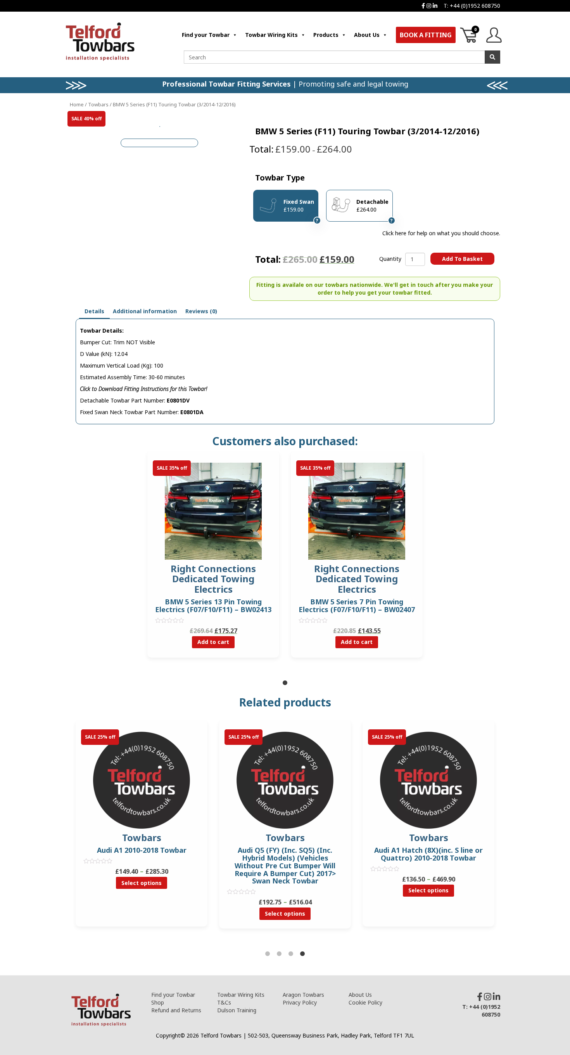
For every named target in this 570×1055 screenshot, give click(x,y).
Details (94, 311)
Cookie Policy (365, 1002)
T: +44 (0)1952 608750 (472, 5)
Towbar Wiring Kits (271, 34)
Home (77, 104)
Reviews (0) (201, 311)
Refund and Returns (176, 1010)
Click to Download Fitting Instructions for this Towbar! (143, 388)
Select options (141, 883)
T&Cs (224, 1002)
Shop (157, 1002)
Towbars (98, 104)
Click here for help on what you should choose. (441, 233)
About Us (367, 34)
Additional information (145, 311)
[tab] (94, 312)
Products (326, 34)
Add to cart (213, 641)
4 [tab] (302, 954)
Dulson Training (236, 1010)
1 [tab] (285, 683)
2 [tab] (279, 954)
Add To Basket (462, 258)
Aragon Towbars (303, 994)
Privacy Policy (300, 1002)
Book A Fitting (426, 35)
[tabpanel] (213, 560)
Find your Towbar (206, 34)
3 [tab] (291, 954)
